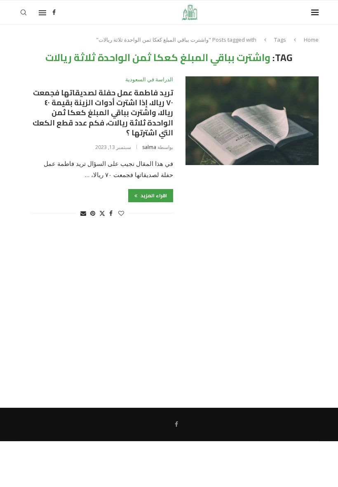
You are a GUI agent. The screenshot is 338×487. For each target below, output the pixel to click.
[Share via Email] (83, 213)
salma (149, 147)
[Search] (23, 12)
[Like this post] (121, 213)
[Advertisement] (169, 316)
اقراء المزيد (153, 195)
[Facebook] (54, 12)
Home (311, 39)
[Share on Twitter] (102, 213)
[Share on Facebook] (111, 213)
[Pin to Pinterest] (92, 213)
